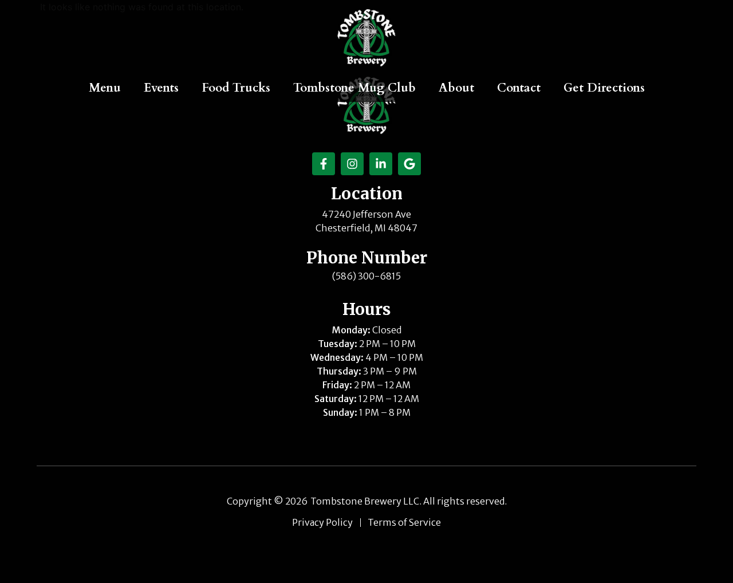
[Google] (409, 163)
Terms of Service (404, 522)
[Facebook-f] (323, 163)
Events (161, 88)
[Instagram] (352, 163)
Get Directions (604, 88)
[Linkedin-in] (380, 163)
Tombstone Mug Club (354, 88)
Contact (519, 88)
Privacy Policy (322, 522)
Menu (105, 88)
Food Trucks (236, 88)
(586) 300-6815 (366, 276)
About (456, 88)
